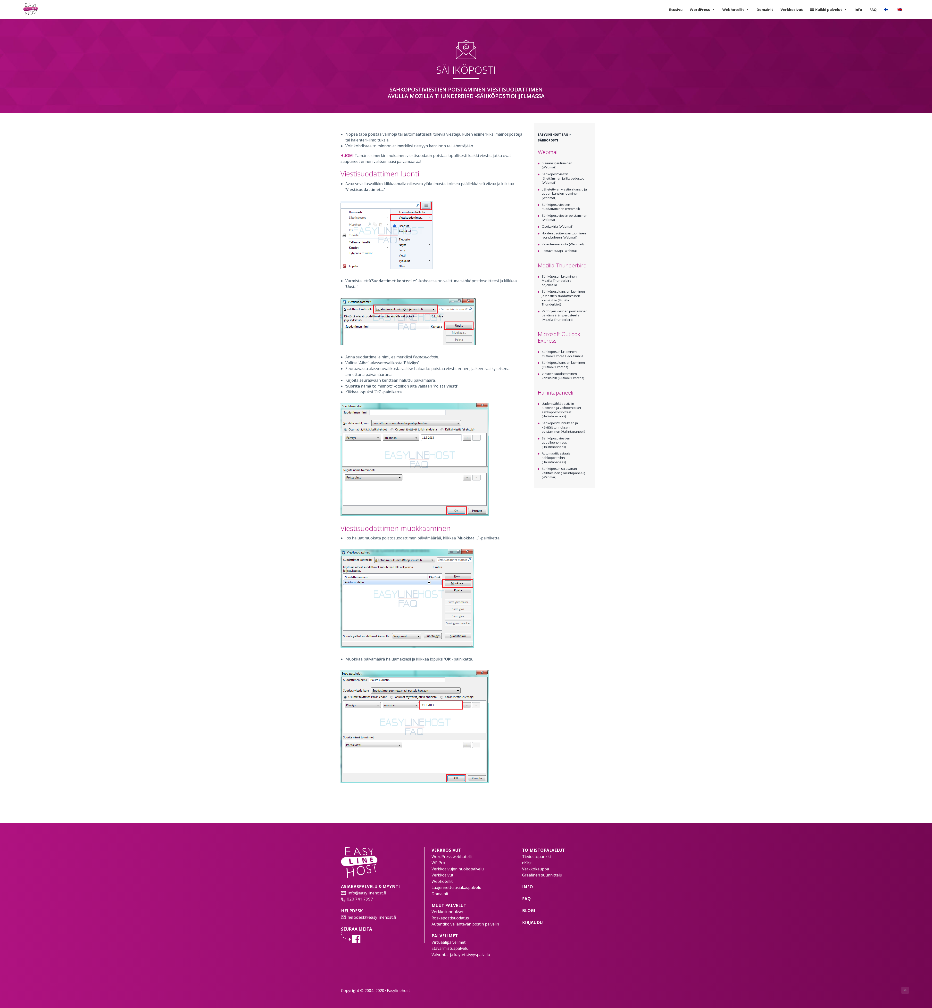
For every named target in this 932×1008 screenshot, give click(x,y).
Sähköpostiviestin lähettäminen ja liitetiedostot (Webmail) (563, 178)
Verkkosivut (792, 9)
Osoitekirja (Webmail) (558, 226)
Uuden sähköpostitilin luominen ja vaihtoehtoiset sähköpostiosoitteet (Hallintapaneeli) (561, 410)
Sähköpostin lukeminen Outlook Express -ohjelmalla (562, 353)
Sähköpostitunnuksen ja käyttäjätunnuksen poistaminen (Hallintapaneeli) (563, 427)
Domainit (765, 9)
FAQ (873, 9)
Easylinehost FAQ (553, 134)
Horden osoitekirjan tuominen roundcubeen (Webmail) (564, 235)
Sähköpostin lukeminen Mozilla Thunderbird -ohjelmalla (559, 280)
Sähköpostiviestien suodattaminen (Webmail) (561, 206)
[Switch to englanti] (900, 9)
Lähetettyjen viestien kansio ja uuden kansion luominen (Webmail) (564, 193)
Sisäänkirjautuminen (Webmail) (557, 165)
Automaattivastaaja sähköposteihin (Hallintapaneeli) (556, 457)
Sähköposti (548, 140)
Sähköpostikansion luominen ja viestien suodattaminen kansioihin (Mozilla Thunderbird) (563, 297)
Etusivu (675, 9)
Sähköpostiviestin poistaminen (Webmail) (564, 217)
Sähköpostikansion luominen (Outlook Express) (563, 364)
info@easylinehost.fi (367, 893)
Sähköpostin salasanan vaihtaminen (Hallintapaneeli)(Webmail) (563, 472)
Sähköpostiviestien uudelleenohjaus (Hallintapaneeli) (556, 442)
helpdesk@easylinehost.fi (372, 917)
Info (858, 9)
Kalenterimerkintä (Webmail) (563, 244)
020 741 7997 (360, 899)
